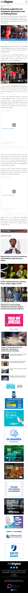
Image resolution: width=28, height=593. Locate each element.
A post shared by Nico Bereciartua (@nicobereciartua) (14, 146)
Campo (11, 572)
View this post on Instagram (8, 128)
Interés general (6, 572)
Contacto (15, 575)
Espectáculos (17, 572)
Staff (11, 575)
